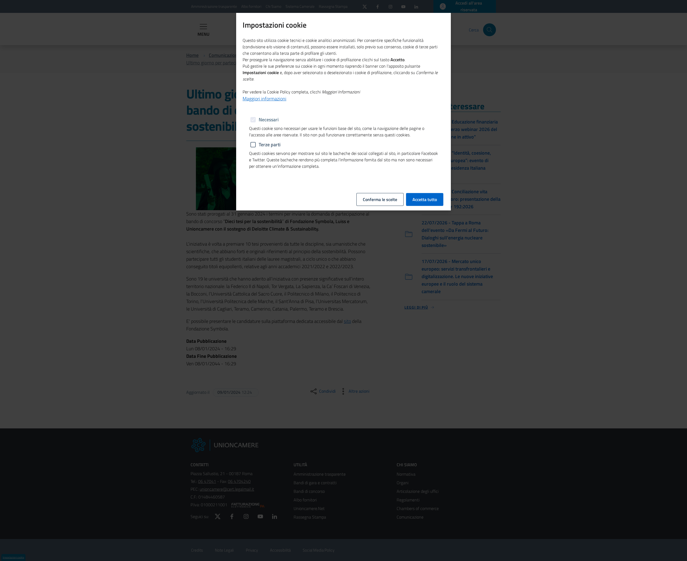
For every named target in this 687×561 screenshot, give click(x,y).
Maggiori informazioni (264, 98)
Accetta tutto (424, 199)
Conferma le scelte (380, 199)
